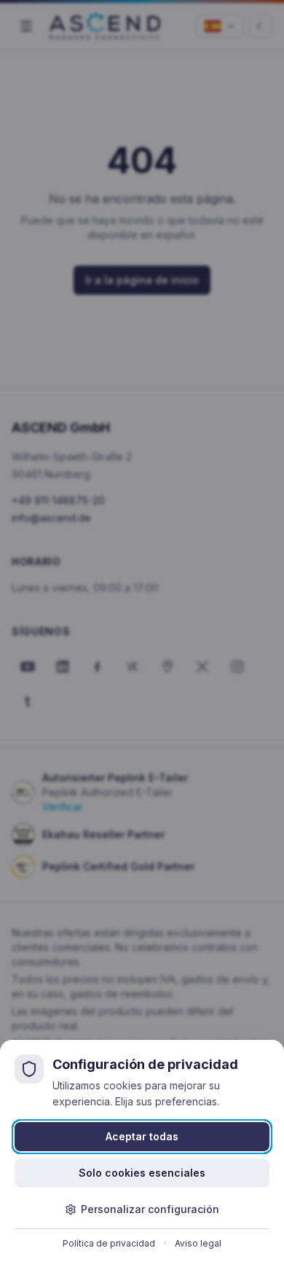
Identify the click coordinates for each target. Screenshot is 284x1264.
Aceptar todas (142, 1136)
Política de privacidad (109, 1243)
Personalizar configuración (150, 1209)
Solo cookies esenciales (142, 1172)
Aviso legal (198, 1243)
